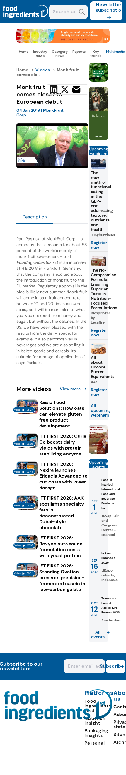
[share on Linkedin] (54, 89)
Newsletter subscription (109, 7)
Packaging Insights (96, 733)
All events (98, 634)
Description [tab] (34, 217)
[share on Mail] (76, 89)
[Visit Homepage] (26, 21)
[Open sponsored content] (63, 41)
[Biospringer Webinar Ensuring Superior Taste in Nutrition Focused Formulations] (98, 452)
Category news (60, 54)
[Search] (81, 12)
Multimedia (115, 52)
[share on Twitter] (64, 89)
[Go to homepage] (58, 720)
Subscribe (115, 666)
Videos (42, 70)
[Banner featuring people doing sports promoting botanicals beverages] (98, 138)
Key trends (95, 54)
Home (23, 52)
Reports (79, 52)
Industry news (40, 54)
